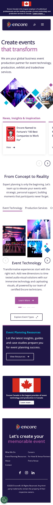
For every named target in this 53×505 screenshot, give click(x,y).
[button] (39, 163)
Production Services (36, 208)
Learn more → (39, 13)
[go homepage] (17, 25)
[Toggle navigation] (42, 24)
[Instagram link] (26, 472)
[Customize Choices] (4, 500)
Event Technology (12, 208)
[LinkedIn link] (33, 472)
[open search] (34, 24)
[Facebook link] (20, 472)
